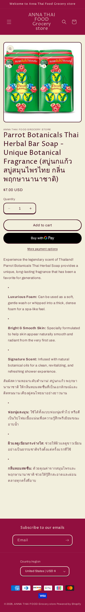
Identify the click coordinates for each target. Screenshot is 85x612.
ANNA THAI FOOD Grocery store (35, 604)
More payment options (42, 248)
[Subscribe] (67, 540)
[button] (9, 22)
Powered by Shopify (69, 604)
